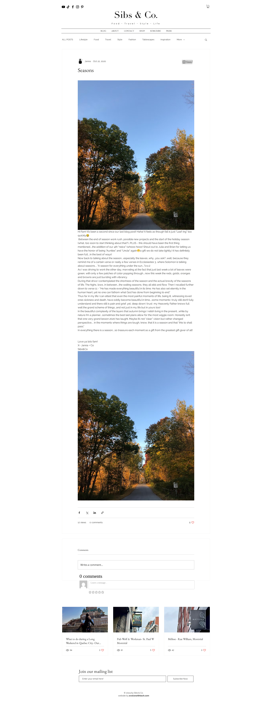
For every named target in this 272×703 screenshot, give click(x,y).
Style (119, 39)
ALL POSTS (67, 39)
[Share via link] (102, 512)
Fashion (132, 39)
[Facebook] (73, 7)
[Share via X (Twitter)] (86, 512)
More (179, 39)
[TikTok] (68, 7)
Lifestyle (83, 39)
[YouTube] (63, 7)
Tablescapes (148, 39)
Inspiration (165, 39)
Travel (108, 39)
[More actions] (192, 61)
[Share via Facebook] (79, 512)
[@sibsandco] (77, 7)
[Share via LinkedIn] (94, 512)
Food (117, 23)
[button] (208, 6)
